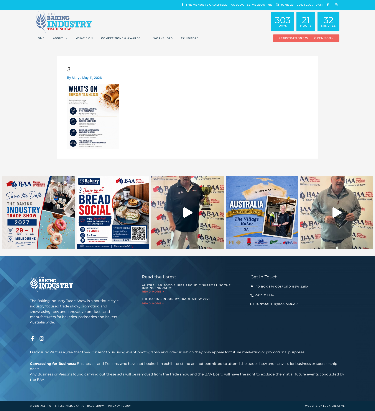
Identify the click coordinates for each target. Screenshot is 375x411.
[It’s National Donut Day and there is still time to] (187, 212)
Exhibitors (190, 38)
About (58, 38)
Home (40, 38)
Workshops (163, 38)
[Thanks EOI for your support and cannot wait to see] (336, 212)
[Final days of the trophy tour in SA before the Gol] (262, 212)
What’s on (84, 38)
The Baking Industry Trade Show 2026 (176, 299)
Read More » (153, 303)
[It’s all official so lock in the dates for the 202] (38, 212)
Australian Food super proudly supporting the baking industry (186, 286)
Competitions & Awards (120, 38)
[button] (306, 38)
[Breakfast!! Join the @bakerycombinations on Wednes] (113, 212)
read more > (153, 291)
